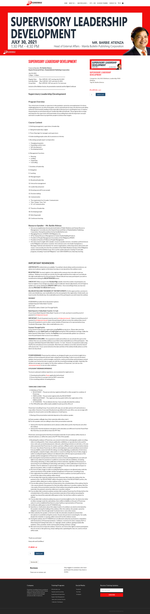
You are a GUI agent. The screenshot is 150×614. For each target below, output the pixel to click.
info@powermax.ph (42, 315)
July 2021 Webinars (103, 78)
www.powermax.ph (35, 365)
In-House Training (102, 3)
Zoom (47, 375)
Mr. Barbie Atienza (98, 82)
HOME (65, 3)
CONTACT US (112, 3)
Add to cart (39, 553)
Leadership (113, 78)
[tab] (34, 562)
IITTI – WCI (93, 3)
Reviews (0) (34, 562)
